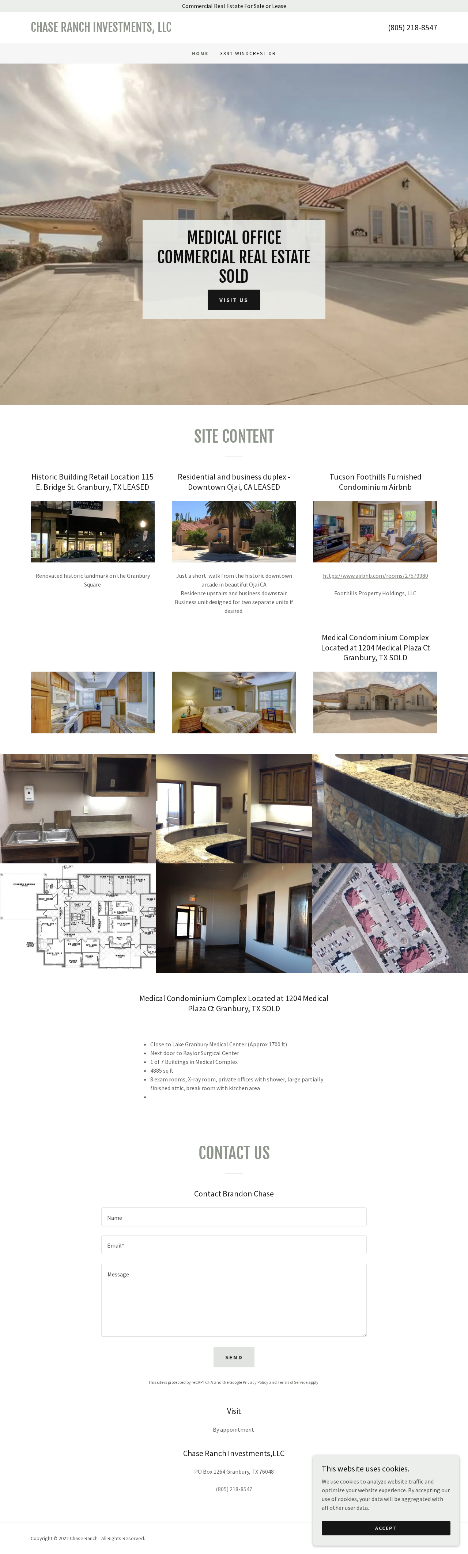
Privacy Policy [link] (255, 1382)
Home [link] (200, 53)
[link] (132, 29)
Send (234, 1357)
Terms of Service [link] (292, 1382)
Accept (386, 1527)
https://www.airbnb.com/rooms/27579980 (375, 575)
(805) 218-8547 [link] (412, 27)
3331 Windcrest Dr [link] (248, 53)
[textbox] (233, 1216)
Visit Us (233, 299)
